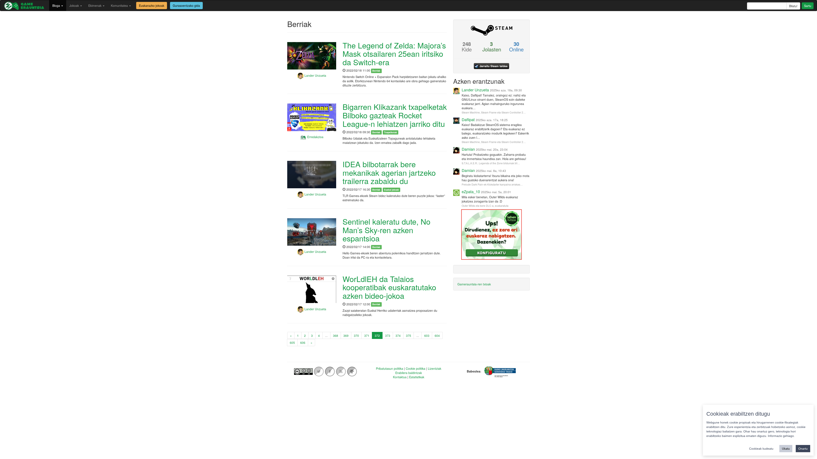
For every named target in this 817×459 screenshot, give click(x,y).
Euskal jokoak (391, 189)
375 (408, 335)
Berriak (376, 70)
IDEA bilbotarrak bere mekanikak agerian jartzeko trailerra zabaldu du (389, 172)
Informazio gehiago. (781, 436)
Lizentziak (434, 368)
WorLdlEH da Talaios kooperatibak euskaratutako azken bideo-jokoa (389, 287)
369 (346, 335)
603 (426, 335)
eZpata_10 (471, 191)
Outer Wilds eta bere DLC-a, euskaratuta (485, 205)
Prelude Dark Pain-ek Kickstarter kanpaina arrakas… (492, 184)
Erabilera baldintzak (408, 373)
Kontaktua (400, 377)
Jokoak (74, 5)
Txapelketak (390, 132)
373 (387, 335)
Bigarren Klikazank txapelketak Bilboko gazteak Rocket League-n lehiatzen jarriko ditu (395, 115)
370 (356, 335)
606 (302, 342)
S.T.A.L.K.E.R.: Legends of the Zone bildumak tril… (491, 163)
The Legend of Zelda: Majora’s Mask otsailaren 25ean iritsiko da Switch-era (394, 53)
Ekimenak (95, 5)
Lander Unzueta (315, 75)
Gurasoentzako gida (186, 5)
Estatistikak (416, 377)
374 (398, 335)
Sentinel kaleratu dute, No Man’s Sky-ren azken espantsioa (386, 230)
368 (335, 335)
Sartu (807, 6)
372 (377, 335)
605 (292, 342)
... (326, 335)
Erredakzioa (314, 137)
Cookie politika (415, 368)
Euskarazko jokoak (151, 5)
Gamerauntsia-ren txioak (474, 284)
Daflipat (468, 119)
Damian (468, 149)
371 (366, 335)
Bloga (56, 5)
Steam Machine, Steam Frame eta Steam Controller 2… (494, 112)
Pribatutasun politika (389, 368)
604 (437, 335)
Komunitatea (120, 5)
